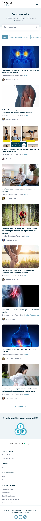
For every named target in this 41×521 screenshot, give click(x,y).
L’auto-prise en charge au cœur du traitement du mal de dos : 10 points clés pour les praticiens (20, 390)
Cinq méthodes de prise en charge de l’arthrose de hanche (20, 311)
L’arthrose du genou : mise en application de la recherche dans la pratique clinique (19, 271)
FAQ (3, 476)
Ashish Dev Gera (12, 80)
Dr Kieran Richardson (13, 359)
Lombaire (27, 394)
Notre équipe (6, 492)
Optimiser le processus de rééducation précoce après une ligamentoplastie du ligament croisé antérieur (19, 230)
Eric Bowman (11, 198)
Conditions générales (8, 496)
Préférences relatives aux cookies (12, 503)
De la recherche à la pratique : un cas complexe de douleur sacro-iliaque (20, 71)
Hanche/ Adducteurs (31, 315)
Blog (3, 467)
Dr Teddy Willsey (12, 240)
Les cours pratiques (8, 458)
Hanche (26, 115)
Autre (26, 194)
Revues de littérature (8, 455)
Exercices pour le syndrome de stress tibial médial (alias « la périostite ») (20, 150)
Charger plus (20, 406)
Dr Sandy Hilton (11, 398)
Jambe (25, 155)
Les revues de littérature (19, 37)
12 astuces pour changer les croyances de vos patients (18, 190)
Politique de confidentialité (10, 499)
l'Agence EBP (31, 418)
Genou (26, 236)
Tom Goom (10, 159)
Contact (4, 480)
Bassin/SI (27, 76)
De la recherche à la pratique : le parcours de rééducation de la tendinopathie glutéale (18, 111)
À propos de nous (7, 489)
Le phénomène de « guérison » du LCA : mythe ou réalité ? (20, 350)
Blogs (5, 37)
